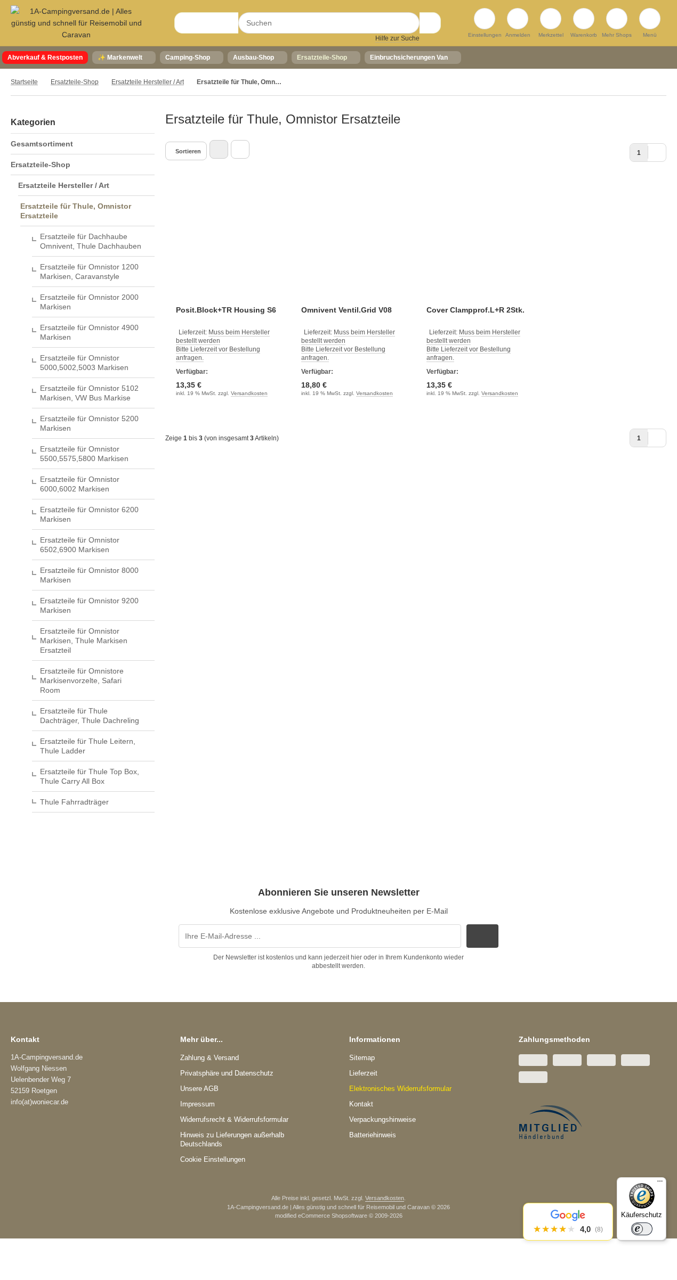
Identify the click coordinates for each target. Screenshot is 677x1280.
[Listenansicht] (240, 149)
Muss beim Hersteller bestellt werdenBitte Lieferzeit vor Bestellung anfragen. (223, 345)
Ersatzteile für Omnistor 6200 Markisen (89, 514)
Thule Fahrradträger (74, 802)
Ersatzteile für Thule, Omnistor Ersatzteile (75, 211)
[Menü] (660, 1183)
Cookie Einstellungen (212, 1159)
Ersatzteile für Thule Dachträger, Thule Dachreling (89, 716)
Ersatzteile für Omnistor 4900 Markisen (89, 332)
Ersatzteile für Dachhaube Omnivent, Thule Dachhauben (90, 241)
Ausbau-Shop (253, 57)
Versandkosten (249, 393)
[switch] (641, 1228)
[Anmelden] (517, 18)
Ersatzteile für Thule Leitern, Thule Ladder (87, 746)
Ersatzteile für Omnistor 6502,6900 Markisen (79, 545)
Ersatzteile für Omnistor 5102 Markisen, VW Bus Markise (89, 393)
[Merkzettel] (550, 18)
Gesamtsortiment (42, 144)
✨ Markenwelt (120, 57)
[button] (568, 1222)
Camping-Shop (187, 57)
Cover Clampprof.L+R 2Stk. (475, 310)
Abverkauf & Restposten (45, 57)
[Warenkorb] (583, 18)
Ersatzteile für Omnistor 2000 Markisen (89, 302)
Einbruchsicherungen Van (409, 57)
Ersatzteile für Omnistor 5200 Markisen (89, 423)
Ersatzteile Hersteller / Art (63, 185)
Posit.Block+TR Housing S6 (226, 310)
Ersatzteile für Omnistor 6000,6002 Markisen (79, 484)
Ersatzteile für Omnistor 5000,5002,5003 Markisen (84, 363)
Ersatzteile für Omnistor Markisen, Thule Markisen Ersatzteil (83, 640)
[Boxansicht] (218, 149)
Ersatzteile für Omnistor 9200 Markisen (89, 605)
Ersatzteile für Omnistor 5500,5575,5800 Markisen (84, 454)
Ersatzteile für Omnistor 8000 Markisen (89, 575)
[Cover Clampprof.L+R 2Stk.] (478, 246)
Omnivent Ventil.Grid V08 (346, 310)
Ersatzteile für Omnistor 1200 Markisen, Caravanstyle (89, 271)
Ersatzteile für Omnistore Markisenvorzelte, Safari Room (82, 680)
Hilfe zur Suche (397, 38)
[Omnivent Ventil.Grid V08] (353, 246)
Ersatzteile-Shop (322, 57)
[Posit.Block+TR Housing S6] (228, 246)
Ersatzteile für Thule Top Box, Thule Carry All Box (89, 776)
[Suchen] (430, 23)
